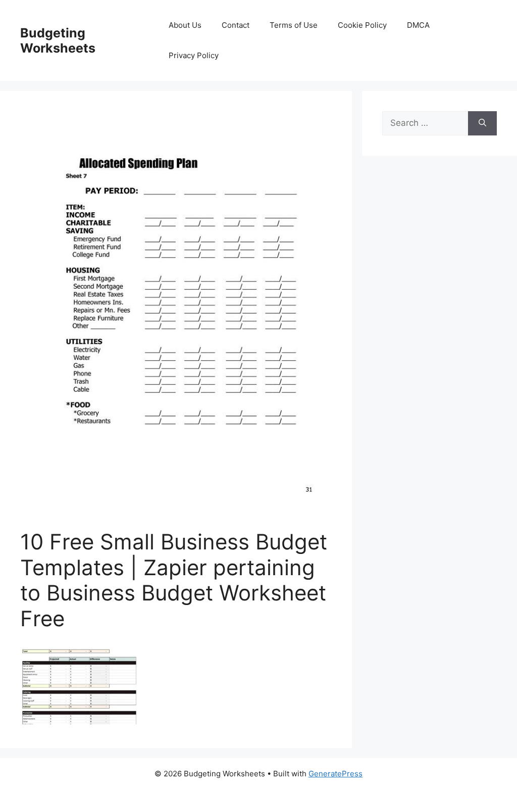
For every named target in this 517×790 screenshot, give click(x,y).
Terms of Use (294, 25)
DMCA (418, 25)
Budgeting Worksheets (57, 40)
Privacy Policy (194, 55)
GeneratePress (335, 773)
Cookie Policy (362, 25)
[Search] (482, 123)
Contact (235, 25)
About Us (185, 25)
